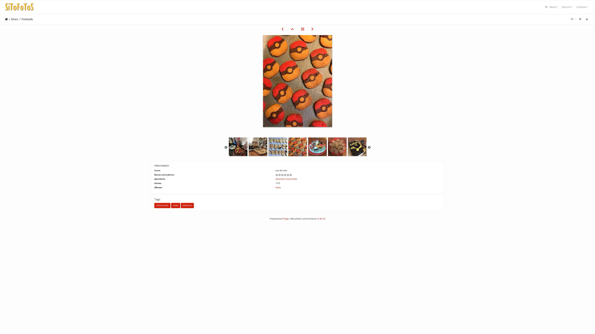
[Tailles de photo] (573, 19)
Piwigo (286, 218)
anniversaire (162, 205)
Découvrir (566, 7)
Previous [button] (225, 147)
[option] (238, 146)
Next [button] (369, 147)
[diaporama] (580, 19)
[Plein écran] (303, 29)
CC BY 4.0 (321, 218)
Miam (14, 19)
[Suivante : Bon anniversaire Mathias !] (312, 29)
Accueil (6, 19)
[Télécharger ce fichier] (587, 19)
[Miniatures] (292, 29)
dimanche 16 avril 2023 (286, 179)
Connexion (581, 7)
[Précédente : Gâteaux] (282, 29)
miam (175, 205)
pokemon (187, 205)
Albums (552, 7)
